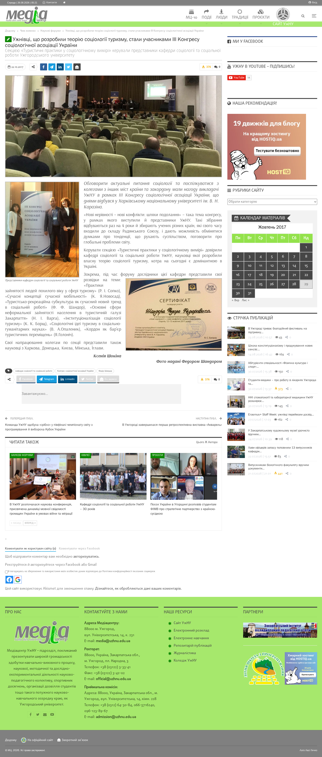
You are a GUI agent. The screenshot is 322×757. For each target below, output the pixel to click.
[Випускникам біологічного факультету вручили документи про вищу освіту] (236, 469)
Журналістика (185, 653)
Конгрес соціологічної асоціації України (75, 371)
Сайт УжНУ (182, 623)
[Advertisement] (127, 394)
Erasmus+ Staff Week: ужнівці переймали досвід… (281, 414)
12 (272, 265)
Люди (221, 18)
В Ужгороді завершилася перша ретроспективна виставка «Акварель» (172, 424)
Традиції (240, 18)
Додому (11, 740)
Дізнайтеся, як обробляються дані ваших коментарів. (138, 588)
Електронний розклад (191, 630)
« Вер (235, 300)
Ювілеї (85, 455)
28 (294, 284)
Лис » (245, 300)
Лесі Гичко (311, 750)
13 (283, 265)
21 (294, 275)
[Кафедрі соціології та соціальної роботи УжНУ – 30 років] (113, 476)
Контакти (51, 2)
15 (306, 265)
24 (249, 284)
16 (238, 275)
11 (260, 265)
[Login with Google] (18, 579)
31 (249, 293)
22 (306, 275)
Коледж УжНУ (185, 660)
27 (283, 284)
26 (272, 284)
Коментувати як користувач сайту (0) (30, 548)
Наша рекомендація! (254, 103)
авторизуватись (86, 556)
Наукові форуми (22, 455)
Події (206, 18)
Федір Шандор (105, 371)
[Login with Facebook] (9, 579)
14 (294, 265)
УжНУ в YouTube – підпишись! (263, 67)
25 (260, 284)
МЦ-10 (191, 18)
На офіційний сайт (40, 740)
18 (261, 275)
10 (249, 265)
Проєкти (261, 18)
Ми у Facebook (247, 42)
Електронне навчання (191, 638)
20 (283, 275)
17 (249, 275)
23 (238, 284)
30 (238, 293)
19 (272, 275)
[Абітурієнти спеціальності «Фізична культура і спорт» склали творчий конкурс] (236, 367)
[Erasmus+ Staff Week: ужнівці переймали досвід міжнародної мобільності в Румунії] (236, 419)
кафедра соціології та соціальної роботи (33, 371)
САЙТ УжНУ (283, 24)
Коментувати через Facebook (79, 548)
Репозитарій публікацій (193, 645)
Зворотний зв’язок (75, 740)
